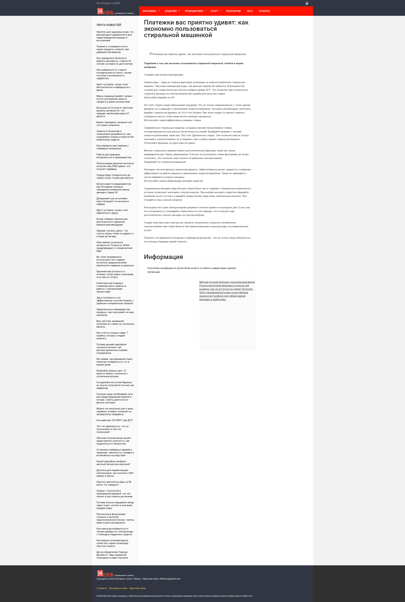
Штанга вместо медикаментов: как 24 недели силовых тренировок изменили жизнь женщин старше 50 (114, 188)
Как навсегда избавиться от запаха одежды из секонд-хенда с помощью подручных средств (115, 531)
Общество (171, 10)
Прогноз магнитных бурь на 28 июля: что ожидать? (114, 483)
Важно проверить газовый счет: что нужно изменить (115, 124)
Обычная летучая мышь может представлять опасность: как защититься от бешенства (114, 440)
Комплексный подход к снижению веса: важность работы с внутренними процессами (111, 287)
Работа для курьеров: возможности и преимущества (114, 156)
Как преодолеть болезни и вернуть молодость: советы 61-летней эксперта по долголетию (115, 60)
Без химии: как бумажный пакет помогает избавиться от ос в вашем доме (115, 361)
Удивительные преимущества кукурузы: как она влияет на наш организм (115, 312)
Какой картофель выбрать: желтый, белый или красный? (113, 463)
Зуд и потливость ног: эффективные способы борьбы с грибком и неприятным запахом (115, 300)
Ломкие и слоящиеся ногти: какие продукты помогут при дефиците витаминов (113, 49)
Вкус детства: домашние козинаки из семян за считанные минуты (115, 323)
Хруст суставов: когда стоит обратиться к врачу (112, 211)
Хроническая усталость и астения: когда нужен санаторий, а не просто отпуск (115, 274)
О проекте (102, 588)
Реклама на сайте (118, 588)
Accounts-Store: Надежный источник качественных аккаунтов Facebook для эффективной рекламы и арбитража (226, 294)
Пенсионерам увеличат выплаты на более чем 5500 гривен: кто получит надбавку (115, 166)
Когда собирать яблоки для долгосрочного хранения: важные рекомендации (112, 221)
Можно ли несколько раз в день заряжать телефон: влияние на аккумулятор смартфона (115, 411)
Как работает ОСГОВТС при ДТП (115, 420)
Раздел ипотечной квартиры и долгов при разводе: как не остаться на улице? (224, 287)
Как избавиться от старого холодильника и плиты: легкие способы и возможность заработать (114, 74)
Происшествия (194, 10)
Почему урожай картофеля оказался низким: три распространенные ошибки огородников (112, 348)
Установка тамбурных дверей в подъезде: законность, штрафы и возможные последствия (115, 452)
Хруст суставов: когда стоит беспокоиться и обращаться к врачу (113, 87)
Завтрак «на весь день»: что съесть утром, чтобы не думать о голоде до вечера (115, 233)
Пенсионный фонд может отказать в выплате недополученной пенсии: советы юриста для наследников (115, 518)
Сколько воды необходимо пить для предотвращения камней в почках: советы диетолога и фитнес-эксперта (115, 398)
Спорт (214, 10)
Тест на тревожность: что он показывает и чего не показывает (113, 429)
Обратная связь (137, 588)
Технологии (233, 10)
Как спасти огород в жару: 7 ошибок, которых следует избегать (112, 335)
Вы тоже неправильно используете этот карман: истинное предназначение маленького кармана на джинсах (115, 261)
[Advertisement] (227, 323)
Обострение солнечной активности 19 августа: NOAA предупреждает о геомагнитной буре (114, 246)
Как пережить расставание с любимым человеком (113, 147)
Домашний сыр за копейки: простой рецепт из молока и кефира (113, 201)
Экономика (149, 10)
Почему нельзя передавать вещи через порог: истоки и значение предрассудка (115, 505)
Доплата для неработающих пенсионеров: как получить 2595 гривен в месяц (115, 472)
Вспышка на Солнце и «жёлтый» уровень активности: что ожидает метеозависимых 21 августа (115, 112)
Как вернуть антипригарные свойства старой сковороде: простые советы (113, 543)
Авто (250, 10)
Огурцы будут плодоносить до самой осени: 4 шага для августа (115, 176)
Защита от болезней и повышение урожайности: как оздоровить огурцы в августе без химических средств (115, 135)
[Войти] (307, 3)
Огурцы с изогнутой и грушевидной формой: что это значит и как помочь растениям (114, 493)
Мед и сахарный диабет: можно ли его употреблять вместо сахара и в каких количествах (114, 98)
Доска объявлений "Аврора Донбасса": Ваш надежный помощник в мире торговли (112, 554)
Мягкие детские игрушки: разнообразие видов (227, 282)
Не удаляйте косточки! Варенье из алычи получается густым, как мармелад (115, 385)
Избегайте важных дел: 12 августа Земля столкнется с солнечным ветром (112, 373)
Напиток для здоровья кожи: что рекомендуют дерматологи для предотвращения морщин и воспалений (115, 36)
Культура (264, 10)
